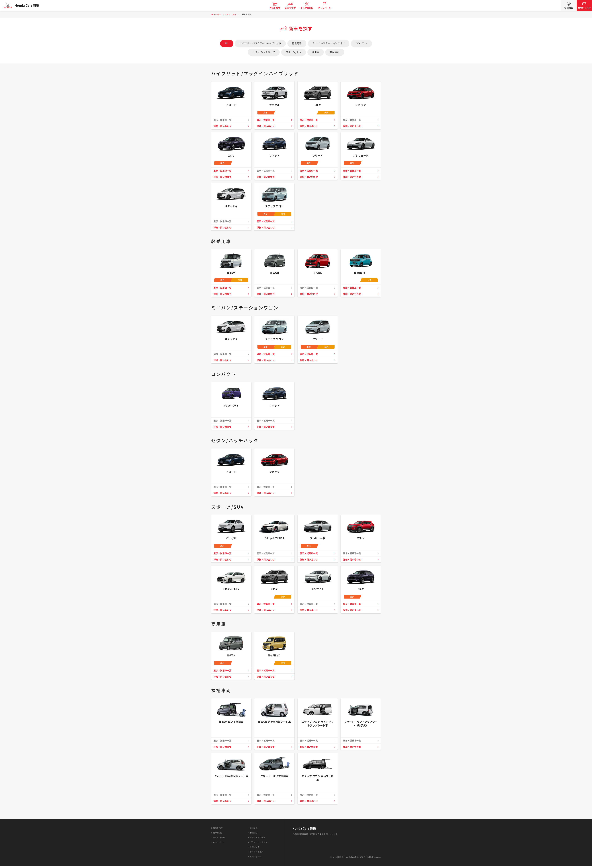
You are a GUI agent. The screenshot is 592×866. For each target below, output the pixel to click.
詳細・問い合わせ (222, 126)
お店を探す (274, 8)
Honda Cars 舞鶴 (27, 5)
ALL (227, 43)
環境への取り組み (257, 837)
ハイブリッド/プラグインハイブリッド (260, 43)
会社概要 (253, 833)
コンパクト (362, 43)
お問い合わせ (584, 8)
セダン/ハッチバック (263, 52)
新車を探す (290, 8)
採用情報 (568, 8)
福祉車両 (334, 52)
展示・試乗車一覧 (266, 120)
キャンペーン (324, 8)
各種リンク (254, 847)
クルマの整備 (306, 8)
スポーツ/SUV (293, 52)
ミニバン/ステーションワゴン (328, 43)
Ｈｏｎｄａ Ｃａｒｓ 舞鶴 (223, 14)
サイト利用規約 (256, 852)
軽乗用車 (297, 43)
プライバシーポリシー (259, 842)
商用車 (315, 52)
